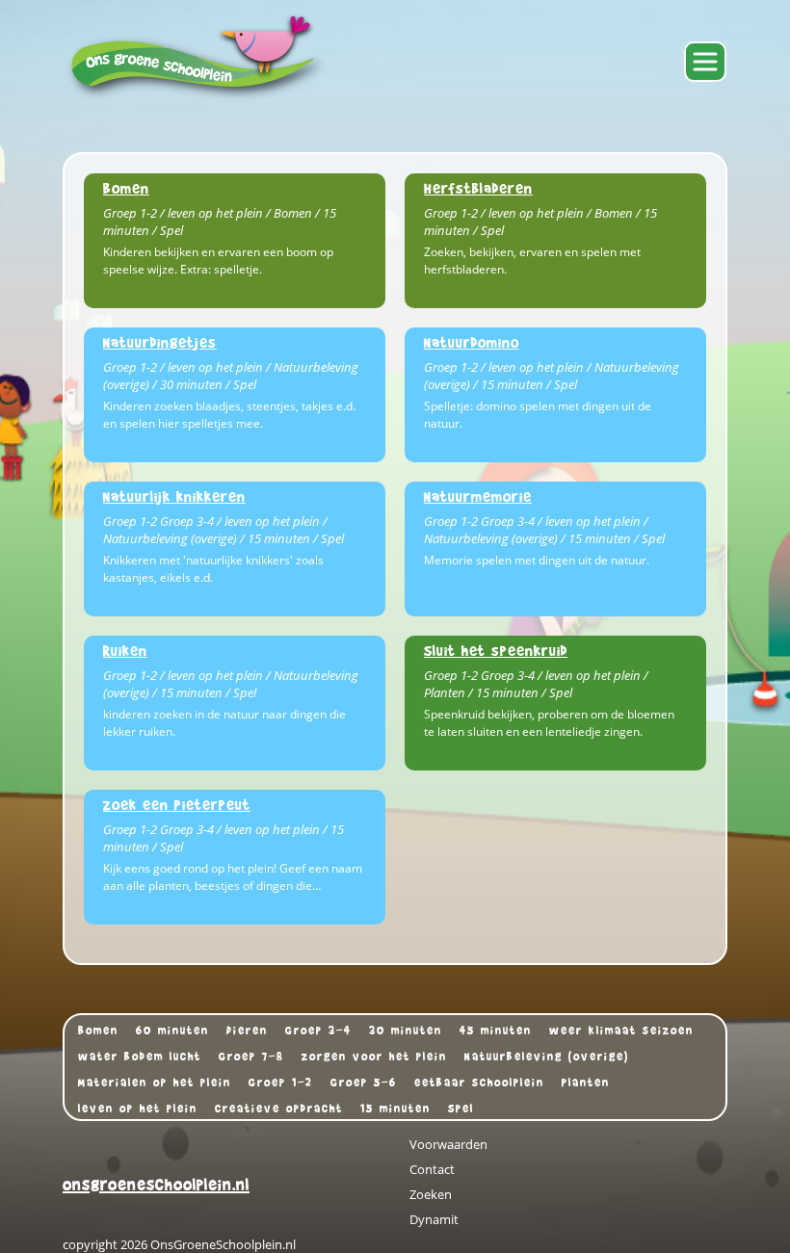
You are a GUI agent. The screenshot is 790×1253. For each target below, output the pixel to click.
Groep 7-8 (251, 1056)
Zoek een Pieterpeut (176, 805)
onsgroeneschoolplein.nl (156, 1185)
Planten (586, 1082)
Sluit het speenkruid (495, 650)
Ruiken (125, 650)
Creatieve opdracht (279, 1108)
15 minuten (395, 1108)
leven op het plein (138, 1108)
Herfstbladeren (478, 188)
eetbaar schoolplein (479, 1082)
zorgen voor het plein (374, 1056)
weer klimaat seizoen (621, 1030)
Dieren (247, 1030)
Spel (461, 1108)
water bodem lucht (139, 1056)
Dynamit (434, 1219)
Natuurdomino (471, 342)
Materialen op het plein (154, 1082)
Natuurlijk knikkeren (174, 496)
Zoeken (430, 1194)
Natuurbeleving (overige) (546, 1056)
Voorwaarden (448, 1144)
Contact (432, 1169)
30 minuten (405, 1030)
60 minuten (172, 1030)
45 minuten (496, 1030)
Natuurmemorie (478, 496)
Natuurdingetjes (160, 342)
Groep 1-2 (281, 1082)
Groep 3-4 (318, 1030)
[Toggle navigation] (705, 61)
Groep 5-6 (363, 1082)
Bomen (126, 188)
